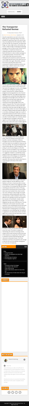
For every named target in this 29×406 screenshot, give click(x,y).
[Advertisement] (14, 21)
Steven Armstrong (7, 35)
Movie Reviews (13, 35)
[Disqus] (14, 299)
